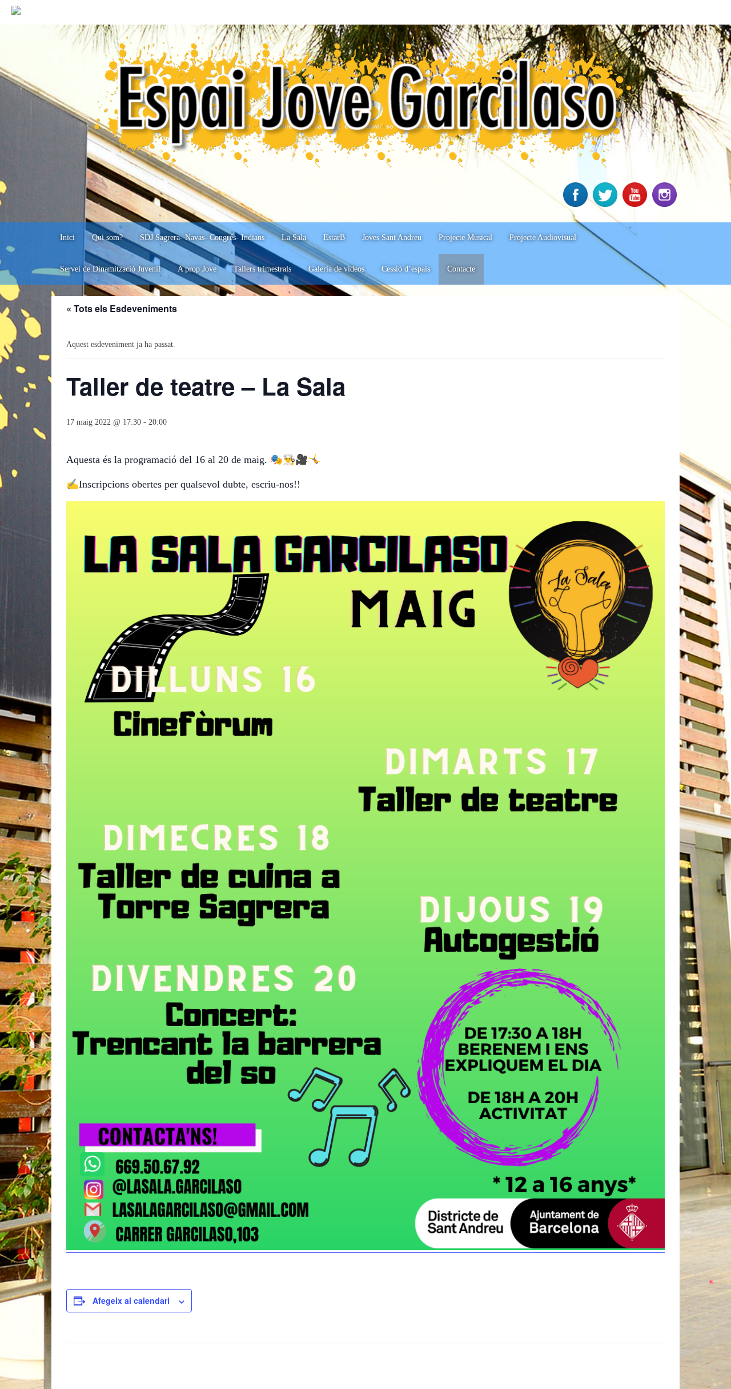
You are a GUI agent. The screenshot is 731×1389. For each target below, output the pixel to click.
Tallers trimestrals (262, 269)
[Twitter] (606, 204)
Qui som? (107, 237)
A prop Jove (197, 269)
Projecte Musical (465, 237)
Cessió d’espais (405, 269)
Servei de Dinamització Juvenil (110, 269)
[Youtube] (636, 204)
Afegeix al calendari (131, 1300)
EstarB (334, 237)
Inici (67, 237)
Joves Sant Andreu (391, 237)
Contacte (461, 269)
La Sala (294, 237)
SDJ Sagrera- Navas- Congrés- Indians (202, 237)
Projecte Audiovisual (542, 237)
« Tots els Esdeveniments (121, 308)
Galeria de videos (336, 269)
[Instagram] (666, 204)
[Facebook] (577, 204)
